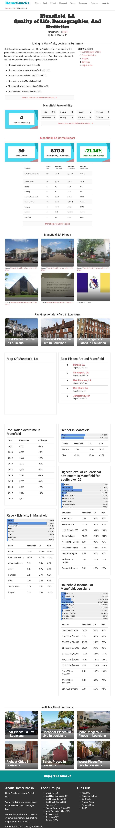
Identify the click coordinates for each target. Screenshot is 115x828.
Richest (49, 820)
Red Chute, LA (80, 388)
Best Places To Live (54, 799)
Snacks (17, 3)
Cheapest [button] (63, 3)
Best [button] (45, 3)
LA (14, 8)
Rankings (86, 62)
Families (49, 805)
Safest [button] (53, 3)
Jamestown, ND (81, 395)
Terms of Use (88, 805)
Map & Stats (87, 65)
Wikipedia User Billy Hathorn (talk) (21, 268)
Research (50, 814)
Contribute (86, 799)
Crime (64, 32)
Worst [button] (73, 3)
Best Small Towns (54, 802)
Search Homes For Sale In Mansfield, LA (39, 97)
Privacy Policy (88, 802)
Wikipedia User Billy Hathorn (55, 302)
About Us (105, 3)
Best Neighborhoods (55, 796)
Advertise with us (89, 796)
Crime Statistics (89, 55)
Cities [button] (37, 3)
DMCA (84, 808)
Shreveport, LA (81, 372)
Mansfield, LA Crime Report (57, 138)
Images (85, 58)
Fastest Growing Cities (56, 808)
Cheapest (50, 793)
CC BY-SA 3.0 (69, 302)
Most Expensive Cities (56, 811)
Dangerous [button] (83, 3)
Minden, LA (79, 365)
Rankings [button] (94, 3)
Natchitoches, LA (82, 380)
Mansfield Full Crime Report (57, 224)
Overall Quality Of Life (91, 52)
